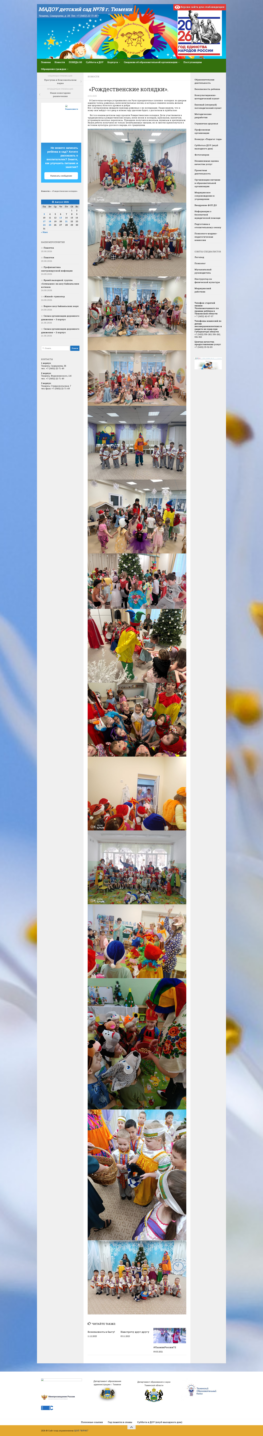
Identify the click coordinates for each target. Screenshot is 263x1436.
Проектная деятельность (203, 172)
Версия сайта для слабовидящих (202, 7)
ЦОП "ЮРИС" (81, 1430)
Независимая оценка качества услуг (207, 162)
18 (50, 221)
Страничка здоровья (206, 123)
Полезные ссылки (92, 1422)
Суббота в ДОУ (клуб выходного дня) (206, 147)
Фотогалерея (202, 154)
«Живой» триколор (54, 296)
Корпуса (112, 62)
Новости (60, 62)
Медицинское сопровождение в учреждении (205, 195)
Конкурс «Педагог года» (208, 139)
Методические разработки (203, 116)
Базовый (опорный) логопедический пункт (208, 106)
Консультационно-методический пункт (207, 97)
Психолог (200, 263)
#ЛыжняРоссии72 (164, 1347)
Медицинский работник (203, 290)
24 (44, 225)
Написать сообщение (61, 176)
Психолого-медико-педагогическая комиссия (206, 236)
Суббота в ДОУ (95, 62)
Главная (46, 62)
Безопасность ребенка (207, 89)
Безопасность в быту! (101, 1331)
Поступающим (192, 62)
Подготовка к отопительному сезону (208, 226)
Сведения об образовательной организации (151, 62)
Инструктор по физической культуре (207, 281)
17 (44, 221)
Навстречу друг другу (135, 1331)
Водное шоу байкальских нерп (61, 306)
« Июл (44, 232)
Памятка (49, 247)
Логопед (199, 257)
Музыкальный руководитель (203, 271)
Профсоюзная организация (202, 131)
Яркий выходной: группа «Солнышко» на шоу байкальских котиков (60, 283)
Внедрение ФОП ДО (206, 205)
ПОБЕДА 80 (75, 62)
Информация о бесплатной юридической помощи (207, 214)
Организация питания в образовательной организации (207, 183)
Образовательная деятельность (204, 81)
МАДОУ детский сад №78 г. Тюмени (85, 9)
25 (50, 225)
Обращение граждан (53, 69)
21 (66, 221)
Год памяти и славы (120, 1422)
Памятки (49, 257)
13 (60, 217)
